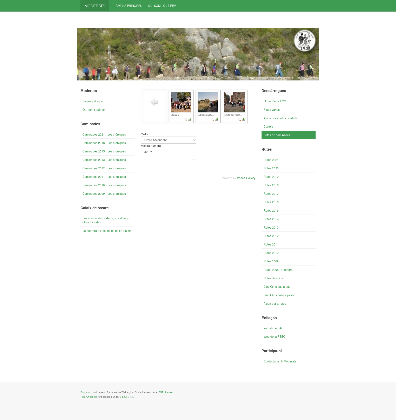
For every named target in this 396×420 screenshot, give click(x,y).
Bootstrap (85, 392)
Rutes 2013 (271, 227)
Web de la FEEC (274, 336)
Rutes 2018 (271, 185)
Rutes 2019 (271, 177)
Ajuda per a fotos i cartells (280, 118)
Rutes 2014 (271, 219)
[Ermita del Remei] (234, 102)
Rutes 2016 (271, 202)
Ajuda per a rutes (275, 303)
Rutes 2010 (271, 253)
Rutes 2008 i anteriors (278, 270)
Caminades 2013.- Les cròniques (104, 160)
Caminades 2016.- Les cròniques (104, 143)
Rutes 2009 (271, 261)
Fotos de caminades (277, 135)
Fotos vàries (272, 109)
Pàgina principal (129, 6)
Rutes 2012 (271, 236)
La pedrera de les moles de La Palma (107, 231)
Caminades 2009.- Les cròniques (104, 193)
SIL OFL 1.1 (126, 396)
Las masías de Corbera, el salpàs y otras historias (105, 220)
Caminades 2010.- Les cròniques (104, 185)
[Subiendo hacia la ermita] (208, 102)
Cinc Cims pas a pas (277, 286)
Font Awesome (88, 396)
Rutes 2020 (271, 168)
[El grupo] (181, 102)
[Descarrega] (189, 119)
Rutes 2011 (271, 244)
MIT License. (166, 392)
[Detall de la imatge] (185, 119)
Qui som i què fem (162, 6)
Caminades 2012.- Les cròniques (104, 168)
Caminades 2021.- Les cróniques (104, 134)
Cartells (268, 126)
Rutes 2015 (271, 210)
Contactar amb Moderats (280, 361)
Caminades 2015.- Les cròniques (104, 151)
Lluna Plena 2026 (275, 101)
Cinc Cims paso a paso (279, 295)
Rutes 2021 (271, 160)
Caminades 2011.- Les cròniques (104, 177)
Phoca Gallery (246, 178)
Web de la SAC (273, 328)
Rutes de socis (273, 278)
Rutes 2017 (271, 193)
